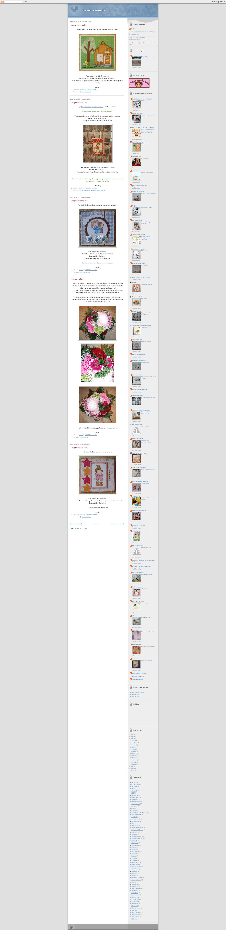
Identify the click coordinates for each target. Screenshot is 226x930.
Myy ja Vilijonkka (137, 545)
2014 (132, 734)
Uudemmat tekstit (76, 524)
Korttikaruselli (136, 375)
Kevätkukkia (144, 454)
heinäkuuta (133, 751)
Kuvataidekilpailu (77, 279)
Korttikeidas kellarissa (139, 510)
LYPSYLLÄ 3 (135, 696)
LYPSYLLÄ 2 (135, 694)
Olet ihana (144, 100)
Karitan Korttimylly (138, 676)
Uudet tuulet (135, 526)
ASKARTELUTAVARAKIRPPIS (141, 566)
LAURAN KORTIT (137, 424)
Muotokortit (134, 849)
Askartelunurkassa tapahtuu (141, 410)
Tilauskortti (144, 588)
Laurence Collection (137, 827)
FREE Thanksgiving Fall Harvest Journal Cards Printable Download (147, 131)
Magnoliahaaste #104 (79, 447)
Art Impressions (136, 786)
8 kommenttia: (93, 270)
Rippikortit (134, 871)
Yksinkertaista (145, 483)
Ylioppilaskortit (135, 914)
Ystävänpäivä (135, 916)
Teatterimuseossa (94, 292)
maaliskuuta (133, 760)
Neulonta (134, 856)
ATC (132, 793)
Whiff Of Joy (135, 910)
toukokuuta (133, 755)
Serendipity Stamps (137, 877)
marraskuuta (134, 743)
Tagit (132, 882)
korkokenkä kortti (146, 547)
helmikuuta (133, 762)
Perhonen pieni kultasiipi (148, 646)
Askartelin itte (136, 156)
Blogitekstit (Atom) (80, 528)
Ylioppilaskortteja (146, 327)
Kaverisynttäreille (146, 426)
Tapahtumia (134, 884)
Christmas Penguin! (146, 207)
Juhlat (133, 808)
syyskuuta (133, 747)
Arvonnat (134, 790)
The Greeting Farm (136, 888)
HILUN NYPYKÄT (137, 113)
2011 (132, 766)
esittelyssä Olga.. (146, 533)
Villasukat (134, 906)
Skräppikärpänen (137, 679)
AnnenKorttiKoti (137, 395)
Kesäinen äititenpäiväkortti (148, 193)
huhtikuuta (133, 757)
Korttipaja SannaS (137, 142)
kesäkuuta (133, 753)
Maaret (134, 282)
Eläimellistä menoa (146, 617)
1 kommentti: (93, 89)
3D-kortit (133, 782)
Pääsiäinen (134, 869)
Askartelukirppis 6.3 (137, 356)
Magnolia (82, 92)
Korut (133, 823)
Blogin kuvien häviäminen (139, 187)
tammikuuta (133, 764)
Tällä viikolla (82, 205)
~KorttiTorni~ (136, 496)
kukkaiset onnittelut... (147, 143)
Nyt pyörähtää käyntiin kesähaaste (91, 107)
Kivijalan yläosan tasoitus (148, 57)
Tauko (134, 561)
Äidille (133, 919)
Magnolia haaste (136, 836)
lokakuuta (133, 745)
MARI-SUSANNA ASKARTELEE (141, 99)
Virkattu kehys (135, 908)
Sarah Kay (134, 873)
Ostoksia (134, 860)
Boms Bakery (135, 797)
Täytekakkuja (135, 897)
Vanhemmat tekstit (117, 524)
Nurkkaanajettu (137, 220)
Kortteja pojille (135, 821)
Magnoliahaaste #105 (79, 201)
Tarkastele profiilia (134, 34)
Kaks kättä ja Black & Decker (141, 277)
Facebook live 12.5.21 (147, 172)
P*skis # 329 (144, 265)
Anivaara (135, 659)
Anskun (97, 167)
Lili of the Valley (135, 832)
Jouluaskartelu (135, 804)
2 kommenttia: (93, 188)
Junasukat (134, 810)
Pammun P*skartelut (138, 249)
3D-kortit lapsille (136, 784)
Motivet (133, 847)
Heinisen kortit (136, 630)
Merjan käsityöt (137, 296)
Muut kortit (88, 92)
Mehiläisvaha (135, 845)
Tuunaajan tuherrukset (139, 467)
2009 (132, 770)
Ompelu (133, 858)
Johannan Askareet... (138, 525)
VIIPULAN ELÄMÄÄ (138, 191)
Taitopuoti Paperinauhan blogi (141, 325)
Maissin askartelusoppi (139, 185)
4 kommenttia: (93, 514)
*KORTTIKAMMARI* (138, 340)
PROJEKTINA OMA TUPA (140, 56)
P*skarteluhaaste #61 (147, 660)
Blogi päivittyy (136, 568)
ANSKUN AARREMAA (139, 673)
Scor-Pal (133, 875)
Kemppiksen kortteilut (139, 360)
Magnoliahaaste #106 (79, 102)
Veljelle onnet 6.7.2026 (147, 115)
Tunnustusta (135, 895)
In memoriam (144, 158)
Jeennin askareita (93, 10)
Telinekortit (134, 886)
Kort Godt (134, 817)
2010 (132, 768)
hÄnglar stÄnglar (136, 801)
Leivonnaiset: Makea (137, 830)
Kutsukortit (134, 825)
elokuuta (132, 749)
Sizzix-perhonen (136, 879)
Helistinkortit (134, 799)
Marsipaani (134, 843)
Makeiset (134, 840)
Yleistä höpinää (84, 437)
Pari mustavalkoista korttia (148, 469)
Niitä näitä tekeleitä (138, 572)
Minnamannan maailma (139, 389)
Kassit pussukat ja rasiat (87, 190)
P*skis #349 (144, 250)
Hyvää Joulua (145, 362)
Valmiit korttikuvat (136, 899)
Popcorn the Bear (136, 866)
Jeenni (133, 28)
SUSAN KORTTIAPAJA (139, 453)
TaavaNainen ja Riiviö (138, 234)
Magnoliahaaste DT (99, 190)
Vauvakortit (134, 903)
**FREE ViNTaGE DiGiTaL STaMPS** (143, 127)
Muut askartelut (135, 851)
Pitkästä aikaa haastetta (148, 631)
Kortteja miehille (135, 819)
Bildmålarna (134, 795)
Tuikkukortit (134, 893)
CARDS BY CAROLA (138, 354)
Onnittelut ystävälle (146, 284)
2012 (132, 738)
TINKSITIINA (136, 531)
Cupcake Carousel (138, 601)
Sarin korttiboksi (137, 587)
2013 (132, 736)
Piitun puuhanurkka (138, 263)
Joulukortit (134, 806)
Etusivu (96, 524)
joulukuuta (133, 740)
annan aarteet (136, 311)
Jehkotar (135, 171)
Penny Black (135, 862)
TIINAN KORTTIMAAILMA (140, 482)
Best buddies (145, 603)
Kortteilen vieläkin (146, 341)
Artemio (133, 788)
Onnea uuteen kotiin (78, 25)
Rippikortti (144, 298)
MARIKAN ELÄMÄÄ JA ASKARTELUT (143, 560)
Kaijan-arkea (136, 206)
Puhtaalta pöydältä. (146, 574)
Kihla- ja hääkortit (136, 814)
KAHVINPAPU (136, 644)
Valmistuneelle (135, 901)
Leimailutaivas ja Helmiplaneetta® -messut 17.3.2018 (148, 238)
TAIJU (134, 615)
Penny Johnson (135, 864)
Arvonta (134, 391)
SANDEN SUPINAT (138, 438)
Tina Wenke (134, 890)
